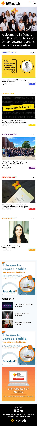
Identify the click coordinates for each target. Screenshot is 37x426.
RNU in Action (18, 414)
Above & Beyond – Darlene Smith (24, 304)
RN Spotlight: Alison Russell (22, 313)
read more (32, 83)
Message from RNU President (23, 322)
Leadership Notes (18, 324)
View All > (32, 52)
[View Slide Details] (18, 278)
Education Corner (29, 414)
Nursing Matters (18, 306)
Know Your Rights (13, 416)
